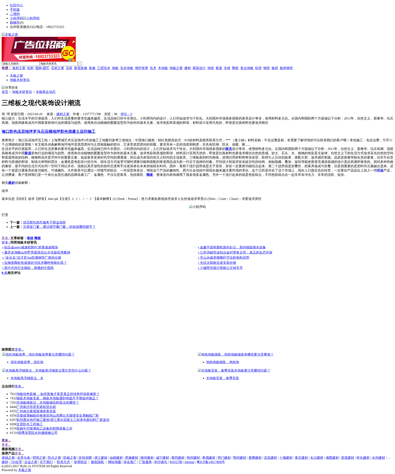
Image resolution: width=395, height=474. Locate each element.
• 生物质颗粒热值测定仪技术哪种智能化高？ (34, 262)
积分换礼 (160, 462)
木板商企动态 (46, 92)
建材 (187, 68)
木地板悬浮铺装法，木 (26, 378)
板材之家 (19, 68)
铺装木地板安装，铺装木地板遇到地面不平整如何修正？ (57, 398)
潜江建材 (100, 457)
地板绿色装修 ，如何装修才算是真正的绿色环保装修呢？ (58, 394)
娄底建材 (347, 457)
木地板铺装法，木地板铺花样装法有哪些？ (47, 402)
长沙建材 (316, 457)
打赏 (5, 215)
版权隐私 (97, 462)
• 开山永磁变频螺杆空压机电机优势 (223, 257)
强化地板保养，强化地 (26, 362)
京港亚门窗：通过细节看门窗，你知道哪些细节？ (59, 226)
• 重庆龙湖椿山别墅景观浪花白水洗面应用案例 (36, 252)
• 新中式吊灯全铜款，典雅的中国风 (28, 268)
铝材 (30, 68)
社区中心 (16, 5)
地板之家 (176, 68)
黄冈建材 (178, 457)
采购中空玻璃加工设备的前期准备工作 (44, 428)
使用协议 (80, 462)
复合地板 (246, 68)
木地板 (163, 68)
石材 (69, 68)
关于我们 (46, 462)
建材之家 (63, 114)
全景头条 (23, 457)
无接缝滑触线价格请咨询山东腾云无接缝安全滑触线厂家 (57, 415)
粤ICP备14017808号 (211, 462)
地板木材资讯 (22, 92)
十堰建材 (286, 457)
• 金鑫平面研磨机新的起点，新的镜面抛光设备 (232, 247)
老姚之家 (8, 457)
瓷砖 (30, 238)
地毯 (210, 68)
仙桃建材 (116, 457)
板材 (275, 68)
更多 (6, 238)
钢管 (266, 68)
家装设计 (199, 68)
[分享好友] (10, 88)
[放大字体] (3, 113)
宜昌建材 (270, 457)
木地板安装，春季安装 (222, 378)
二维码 (15, 14)
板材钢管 (286, 68)
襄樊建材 (255, 457)
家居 (219, 68)
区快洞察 (85, 457)
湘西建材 (332, 457)
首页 (5, 92)
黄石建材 (301, 457)
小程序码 (16, 18)
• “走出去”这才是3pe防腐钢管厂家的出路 (31, 257)
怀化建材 (363, 457)
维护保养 (141, 68)
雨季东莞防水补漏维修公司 (38, 433)
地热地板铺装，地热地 (222, 362)
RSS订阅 (176, 462)
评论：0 (126, 114)
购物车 (15, 22)
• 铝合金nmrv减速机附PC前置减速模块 (30, 247)
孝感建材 (208, 457)
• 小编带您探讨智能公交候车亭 (220, 268)
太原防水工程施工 (29, 424)
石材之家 (57, 68)
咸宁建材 (162, 457)
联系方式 (63, 462)
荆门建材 (224, 457)
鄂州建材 (239, 457)
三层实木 (103, 68)
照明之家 (39, 457)
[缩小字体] (8, 113)
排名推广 (130, 462)
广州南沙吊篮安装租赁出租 (36, 407)
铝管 (258, 68)
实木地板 (126, 68)
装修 (92, 68)
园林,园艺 (42, 68)
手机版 (15, 9)
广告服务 (145, 462)
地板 (115, 68)
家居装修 (80, 68)
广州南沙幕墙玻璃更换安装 (36, 411)
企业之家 (30, 462)
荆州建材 (193, 457)
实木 (153, 68)
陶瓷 (235, 68)
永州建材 (378, 457)
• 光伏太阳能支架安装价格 (217, 262)
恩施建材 (131, 457)
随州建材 (147, 457)
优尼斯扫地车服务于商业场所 (44, 222)
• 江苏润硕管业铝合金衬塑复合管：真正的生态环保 (235, 252)
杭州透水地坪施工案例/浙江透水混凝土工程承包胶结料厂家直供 (62, 420)
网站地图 (114, 462)
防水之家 (54, 457)
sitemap (189, 462)
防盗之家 (70, 457)
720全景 (16, 462)
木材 (227, 68)
